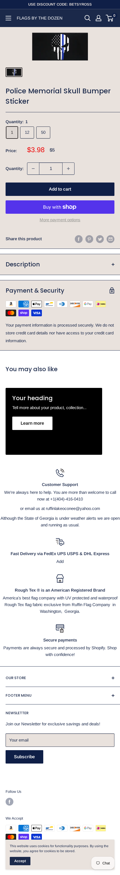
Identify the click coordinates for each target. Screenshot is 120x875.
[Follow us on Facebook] (9, 802)
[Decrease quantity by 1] (33, 168)
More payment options (60, 219)
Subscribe (24, 756)
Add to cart (60, 189)
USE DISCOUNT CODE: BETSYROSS (60, 4)
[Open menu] (8, 18)
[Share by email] (110, 239)
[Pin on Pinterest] (89, 239)
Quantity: (15, 168)
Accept (20, 861)
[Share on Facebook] (79, 239)
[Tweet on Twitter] (100, 239)
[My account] (98, 18)
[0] (109, 18)
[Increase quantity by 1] (68, 168)
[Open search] (88, 18)
